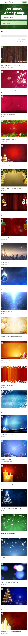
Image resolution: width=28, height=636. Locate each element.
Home (3, 31)
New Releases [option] (20, 41)
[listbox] (22, 41)
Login (24, 2)
